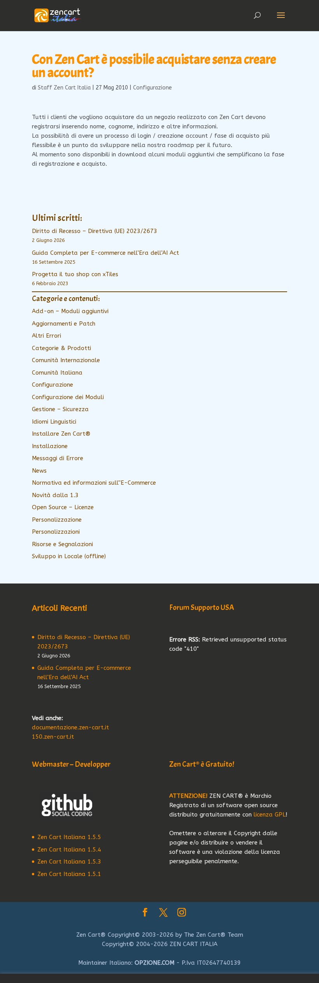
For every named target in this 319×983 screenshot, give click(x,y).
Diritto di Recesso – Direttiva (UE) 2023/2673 (94, 231)
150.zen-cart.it (53, 736)
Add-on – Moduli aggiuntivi (70, 311)
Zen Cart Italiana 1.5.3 (69, 861)
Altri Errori (46, 335)
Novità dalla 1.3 (55, 495)
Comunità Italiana (57, 372)
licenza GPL (270, 814)
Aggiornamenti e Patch (63, 323)
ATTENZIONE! (188, 795)
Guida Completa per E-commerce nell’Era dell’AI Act (105, 252)
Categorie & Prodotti (61, 348)
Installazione (50, 446)
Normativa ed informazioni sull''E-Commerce (94, 482)
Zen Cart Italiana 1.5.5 (69, 837)
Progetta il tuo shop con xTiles (75, 274)
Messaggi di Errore (57, 458)
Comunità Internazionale (66, 360)
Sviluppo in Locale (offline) (69, 556)
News (39, 470)
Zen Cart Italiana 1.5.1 (69, 874)
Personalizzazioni (56, 531)
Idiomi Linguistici (54, 421)
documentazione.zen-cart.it (70, 727)
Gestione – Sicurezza (60, 409)
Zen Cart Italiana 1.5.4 (69, 849)
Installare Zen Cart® (61, 433)
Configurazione (152, 87)
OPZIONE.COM (154, 962)
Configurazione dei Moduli (68, 397)
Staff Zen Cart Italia (64, 87)
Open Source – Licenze (63, 507)
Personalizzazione (57, 519)
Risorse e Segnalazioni (62, 544)
